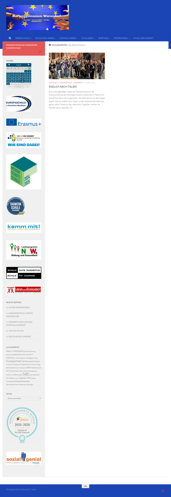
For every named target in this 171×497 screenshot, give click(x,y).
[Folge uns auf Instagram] (39, 51)
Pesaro (21, 371)
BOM (23, 355)
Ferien (37, 361)
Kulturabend (21, 368)
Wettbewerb (22, 384)
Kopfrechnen (14, 368)
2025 (10, 87)
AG (12, 351)
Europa (35, 358)
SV (7, 378)
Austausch (53, 83)
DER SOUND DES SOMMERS (20, 336)
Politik (25, 371)
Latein (28, 367)
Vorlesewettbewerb (21, 381)
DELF (31, 355)
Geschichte (30, 364)
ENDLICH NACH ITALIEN (63, 86)
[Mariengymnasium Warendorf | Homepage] (37, 17)
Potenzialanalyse (32, 371)
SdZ (26, 374)
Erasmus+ (10, 358)
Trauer (17, 378)
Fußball (23, 364)
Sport (30, 375)
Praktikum (9, 375)
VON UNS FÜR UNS (16, 331)
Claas (27, 355)
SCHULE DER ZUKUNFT (143, 38)
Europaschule (66, 83)
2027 (27, 87)
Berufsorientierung (30, 351)
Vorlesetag (9, 381)
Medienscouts (36, 368)
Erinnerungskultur (21, 358)
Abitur (8, 351)
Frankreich (9, 364)
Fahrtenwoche (28, 361)
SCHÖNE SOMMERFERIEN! (19, 307)
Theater (11, 378)
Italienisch (78, 83)
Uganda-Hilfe (25, 378)
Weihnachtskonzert (12, 384)
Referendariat (18, 375)
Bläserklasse (18, 355)
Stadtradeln (36, 375)
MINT (8, 371)
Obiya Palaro (14, 371)
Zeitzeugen (30, 384)
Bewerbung (9, 355)
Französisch (16, 364)
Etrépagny (30, 358)
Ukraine (33, 378)
